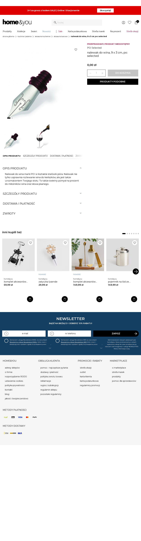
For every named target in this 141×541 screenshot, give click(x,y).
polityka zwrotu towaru (51, 376)
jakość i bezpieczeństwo (16, 398)
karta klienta (86, 376)
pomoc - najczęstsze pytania (54, 368)
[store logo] (17, 22)
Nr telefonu (70, 333)
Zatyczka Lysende (48, 281)
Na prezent (115, 31)
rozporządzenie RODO (16, 376)
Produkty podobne (112, 81)
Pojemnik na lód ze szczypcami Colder (118, 281)
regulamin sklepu (48, 390)
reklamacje (45, 381)
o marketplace (119, 368)
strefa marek (118, 372)
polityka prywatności (15, 385)
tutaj (128, 349)
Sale (60, 31)
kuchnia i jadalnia (25, 36)
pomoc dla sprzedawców (124, 381)
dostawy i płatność (49, 372)
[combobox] (77, 23)
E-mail (25, 333)
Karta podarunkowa (77, 31)
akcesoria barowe (60, 36)
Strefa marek (98, 31)
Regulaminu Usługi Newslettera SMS (74, 342)
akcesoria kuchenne (42, 36)
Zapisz (116, 333)
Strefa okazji (132, 31)
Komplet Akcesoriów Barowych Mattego (84, 281)
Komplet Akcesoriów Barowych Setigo (15, 281)
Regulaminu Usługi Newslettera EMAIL (23, 342)
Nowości (46, 31)
